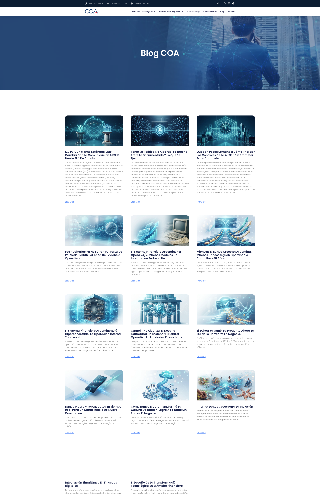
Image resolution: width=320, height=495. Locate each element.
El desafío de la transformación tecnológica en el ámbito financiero (157, 484)
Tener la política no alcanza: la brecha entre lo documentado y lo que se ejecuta (159, 155)
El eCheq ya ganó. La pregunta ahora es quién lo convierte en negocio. (225, 332)
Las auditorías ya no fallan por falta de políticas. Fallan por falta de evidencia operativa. (93, 255)
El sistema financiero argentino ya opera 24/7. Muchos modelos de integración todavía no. (156, 255)
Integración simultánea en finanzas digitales (91, 484)
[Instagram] (224, 3)
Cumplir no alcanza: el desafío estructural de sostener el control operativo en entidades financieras (156, 334)
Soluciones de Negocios (169, 11)
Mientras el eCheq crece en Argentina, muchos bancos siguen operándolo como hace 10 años (224, 255)
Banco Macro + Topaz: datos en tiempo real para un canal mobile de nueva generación (93, 410)
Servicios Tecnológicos (142, 11)
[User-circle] (233, 3)
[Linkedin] (229, 3)
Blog (222, 11)
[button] (218, 3)
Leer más (69, 202)
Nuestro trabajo (193, 11)
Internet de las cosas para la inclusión (225, 407)
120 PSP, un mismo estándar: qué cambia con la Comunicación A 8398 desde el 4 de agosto (92, 155)
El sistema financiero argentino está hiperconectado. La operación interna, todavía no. (93, 334)
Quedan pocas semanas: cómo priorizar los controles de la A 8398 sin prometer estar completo (226, 155)
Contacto (231, 11)
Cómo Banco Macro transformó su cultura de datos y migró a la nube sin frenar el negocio (159, 410)
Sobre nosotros (210, 11)
